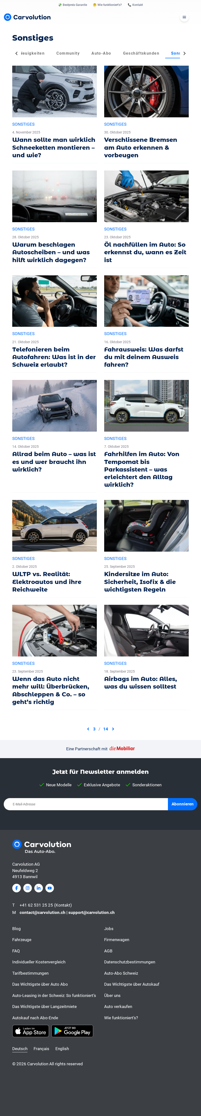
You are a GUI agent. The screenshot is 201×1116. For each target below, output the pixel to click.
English (62, 1048)
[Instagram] (27, 888)
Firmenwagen (116, 939)
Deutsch (19, 1048)
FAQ (16, 950)
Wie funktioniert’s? (121, 1017)
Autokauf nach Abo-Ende (35, 1017)
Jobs (108, 928)
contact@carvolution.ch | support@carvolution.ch (67, 912)
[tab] (32, 53)
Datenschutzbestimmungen (129, 961)
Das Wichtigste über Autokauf (131, 984)
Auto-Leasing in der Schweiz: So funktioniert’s (54, 995)
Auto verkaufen (118, 1006)
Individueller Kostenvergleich (38, 961)
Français (41, 1048)
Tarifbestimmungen (30, 973)
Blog (16, 928)
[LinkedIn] (38, 888)
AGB (108, 950)
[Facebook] (16, 888)
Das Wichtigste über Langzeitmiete (44, 1006)
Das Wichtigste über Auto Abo (40, 984)
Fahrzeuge (21, 939)
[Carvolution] (27, 17)
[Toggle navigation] (184, 17)
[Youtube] (49, 888)
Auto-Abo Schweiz (121, 973)
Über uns (112, 995)
